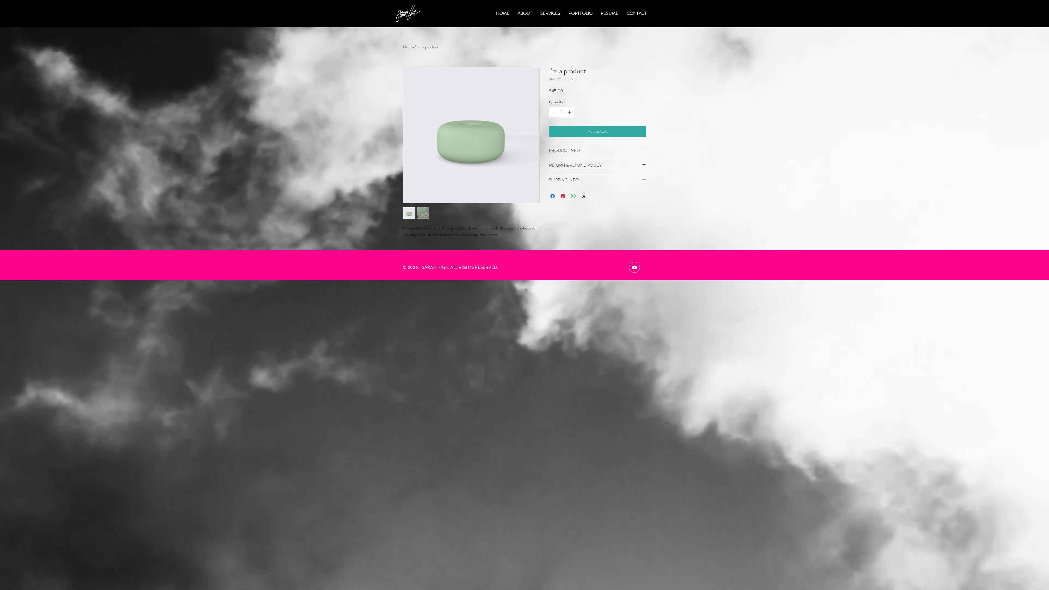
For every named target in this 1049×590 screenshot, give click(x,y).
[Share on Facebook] (552, 196)
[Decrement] (553, 112)
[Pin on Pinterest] (563, 196)
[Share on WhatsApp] (573, 196)
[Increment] (570, 112)
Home (408, 47)
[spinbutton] (562, 112)
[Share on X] (584, 196)
